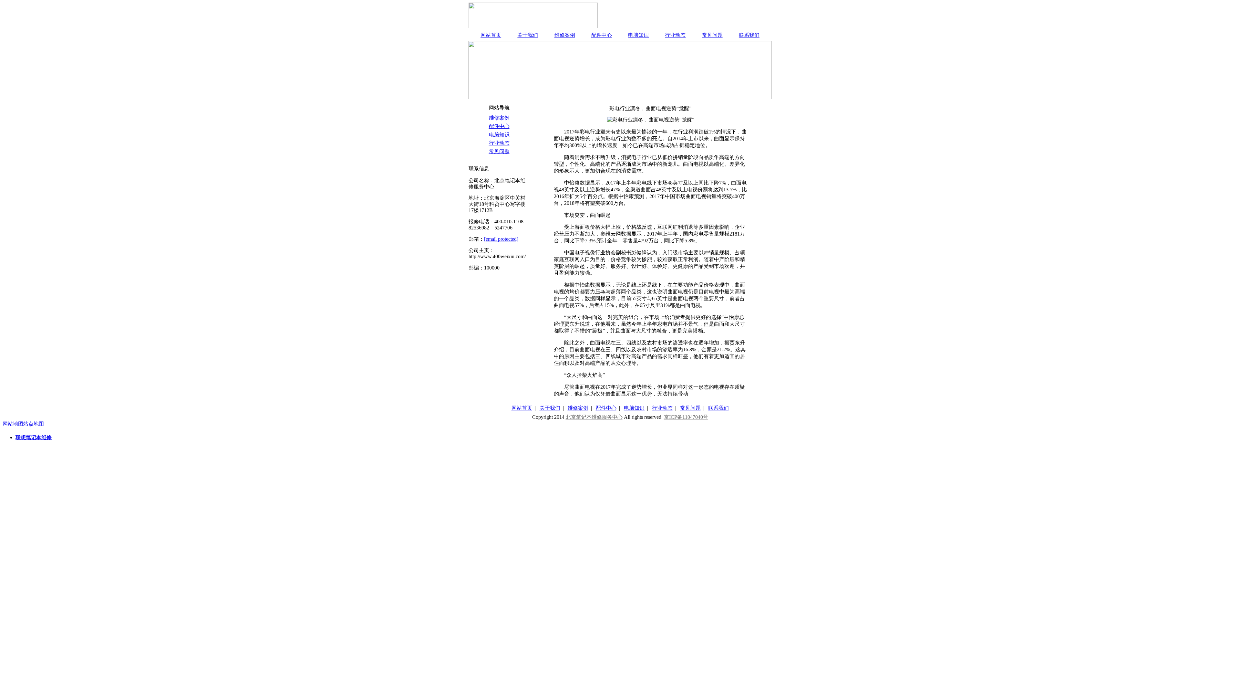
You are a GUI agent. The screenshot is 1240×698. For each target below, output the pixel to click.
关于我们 (527, 35)
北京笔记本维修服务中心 (594, 417)
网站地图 (13, 424)
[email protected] (501, 239)
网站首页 (490, 35)
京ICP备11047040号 (686, 417)
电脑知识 (638, 35)
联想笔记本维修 (34, 437)
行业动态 (675, 35)
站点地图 (33, 424)
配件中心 (601, 35)
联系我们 (749, 35)
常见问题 (712, 35)
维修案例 (564, 35)
